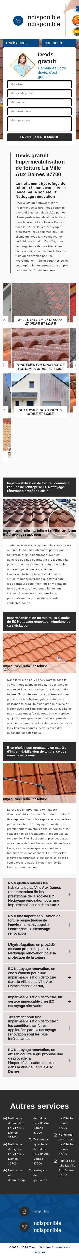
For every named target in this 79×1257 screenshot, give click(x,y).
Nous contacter (54, 40)
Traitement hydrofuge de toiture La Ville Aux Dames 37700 (41, 1151)
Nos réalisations (17, 40)
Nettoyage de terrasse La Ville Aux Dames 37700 (67, 1144)
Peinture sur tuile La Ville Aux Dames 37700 (67, 1168)
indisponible (43, 17)
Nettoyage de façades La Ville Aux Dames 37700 (16, 1128)
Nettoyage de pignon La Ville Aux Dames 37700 (16, 1154)
